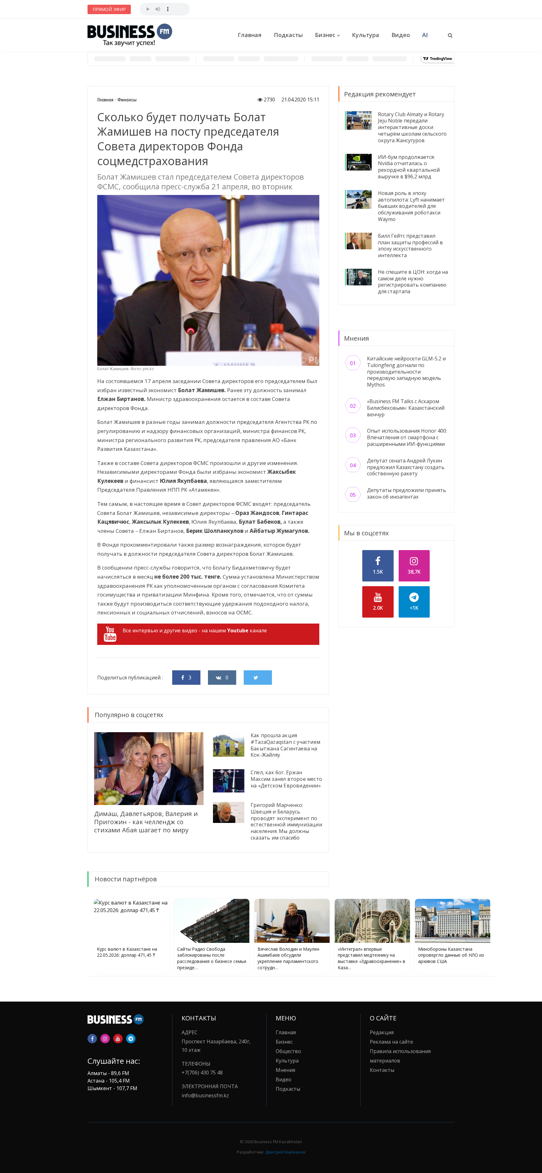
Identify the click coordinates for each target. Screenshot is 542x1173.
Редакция (382, 1032)
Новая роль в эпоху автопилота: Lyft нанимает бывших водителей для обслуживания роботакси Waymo (411, 206)
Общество (288, 1051)
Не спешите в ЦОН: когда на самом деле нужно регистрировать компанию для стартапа (413, 281)
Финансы (126, 99)
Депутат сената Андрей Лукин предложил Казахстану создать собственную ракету (405, 467)
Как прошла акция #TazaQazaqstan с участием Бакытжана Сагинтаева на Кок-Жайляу (285, 745)
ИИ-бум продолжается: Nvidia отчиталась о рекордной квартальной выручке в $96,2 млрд (409, 167)
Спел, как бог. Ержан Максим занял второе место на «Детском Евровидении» (286, 779)
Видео (400, 35)
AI (425, 35)
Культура (365, 35)
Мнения (285, 1070)
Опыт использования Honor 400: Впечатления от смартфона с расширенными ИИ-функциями (407, 437)
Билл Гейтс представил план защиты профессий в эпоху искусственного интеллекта (410, 245)
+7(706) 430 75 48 (202, 1072)
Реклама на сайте (391, 1041)
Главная (250, 35)
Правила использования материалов (400, 1056)
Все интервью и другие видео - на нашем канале (195, 630)
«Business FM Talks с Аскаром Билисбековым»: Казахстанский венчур (405, 408)
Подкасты (288, 35)
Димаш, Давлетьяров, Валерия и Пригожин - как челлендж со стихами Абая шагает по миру (146, 821)
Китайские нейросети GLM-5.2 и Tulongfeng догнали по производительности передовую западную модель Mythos (406, 371)
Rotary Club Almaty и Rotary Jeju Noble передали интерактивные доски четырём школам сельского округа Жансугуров (412, 127)
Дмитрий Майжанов (285, 1152)
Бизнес (325, 35)
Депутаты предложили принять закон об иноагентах (406, 493)
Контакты (382, 1070)
